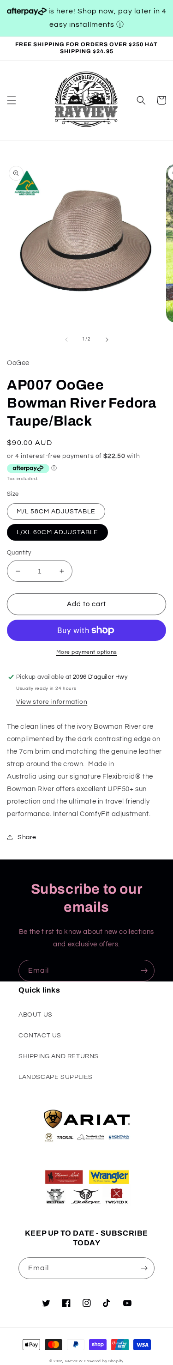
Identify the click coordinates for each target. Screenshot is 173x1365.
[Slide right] (107, 339)
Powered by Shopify (104, 1361)
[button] (11, 100)
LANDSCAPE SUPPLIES (55, 1077)
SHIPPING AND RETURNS (58, 1056)
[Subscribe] (144, 970)
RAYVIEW (74, 1361)
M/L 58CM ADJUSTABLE (56, 511)
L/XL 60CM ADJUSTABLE (57, 532)
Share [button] (27, 837)
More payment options (86, 652)
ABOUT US (35, 1015)
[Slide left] (66, 339)
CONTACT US (39, 1035)
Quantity (19, 552)
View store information (51, 702)
